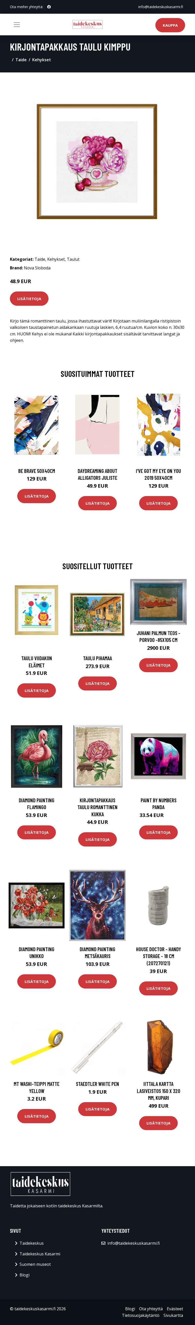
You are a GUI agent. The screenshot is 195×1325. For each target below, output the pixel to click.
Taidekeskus (32, 1243)
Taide (21, 60)
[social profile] (49, 7)
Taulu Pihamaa (97, 658)
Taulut (73, 259)
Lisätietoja (29, 298)
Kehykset (41, 60)
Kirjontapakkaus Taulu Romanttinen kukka (97, 807)
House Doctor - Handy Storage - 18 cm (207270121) (158, 956)
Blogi (24, 1275)
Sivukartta (173, 1315)
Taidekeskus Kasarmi (40, 1254)
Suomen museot (35, 1264)
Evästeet (175, 1309)
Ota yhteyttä (151, 1309)
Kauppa (170, 25)
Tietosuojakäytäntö (140, 1315)
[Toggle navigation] (17, 24)
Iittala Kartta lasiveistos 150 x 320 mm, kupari (158, 1091)
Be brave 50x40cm (36, 471)
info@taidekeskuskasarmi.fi (160, 6)
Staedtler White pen (97, 1084)
